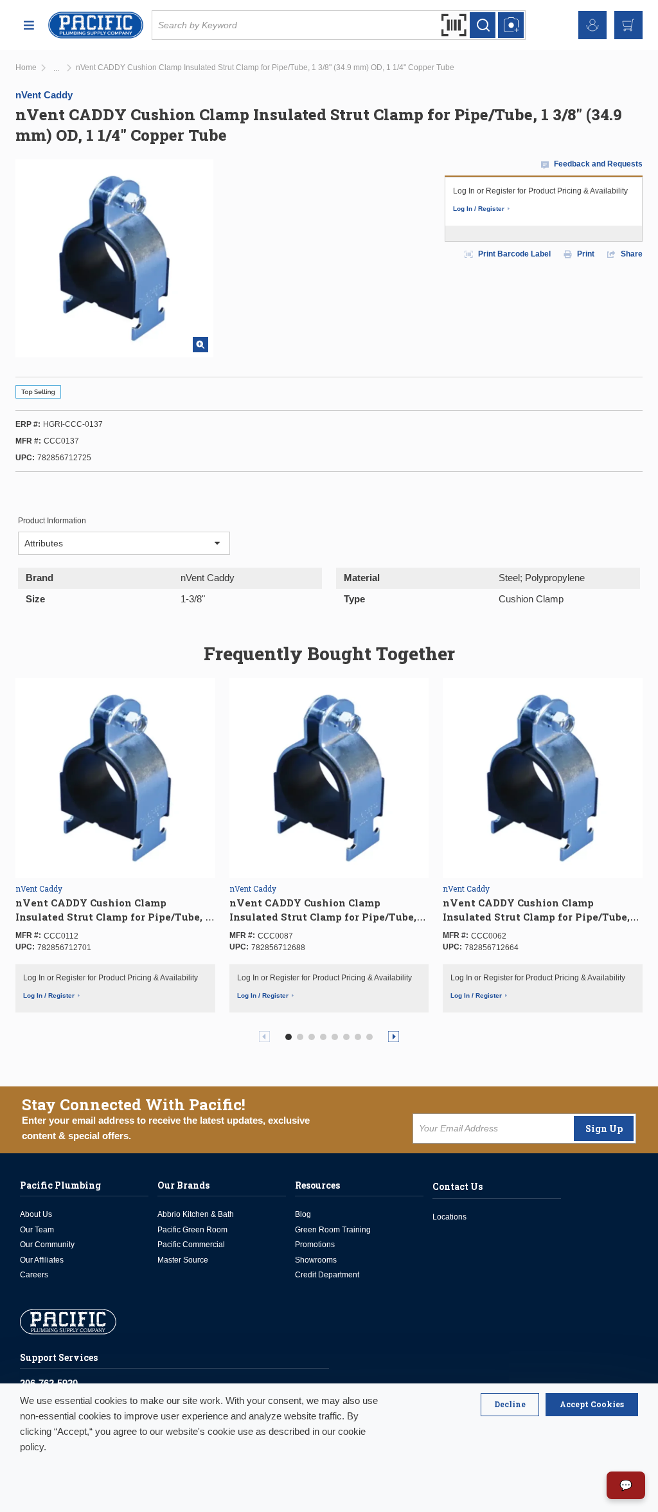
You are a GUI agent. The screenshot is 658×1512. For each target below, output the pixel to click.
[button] (288, 1037)
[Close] (510, 1404)
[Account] (592, 25)
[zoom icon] (200, 344)
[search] (482, 25)
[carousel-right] (394, 1037)
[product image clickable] (115, 777)
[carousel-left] (264, 1037)
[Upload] (511, 25)
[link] (56, 68)
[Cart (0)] (628, 25)
